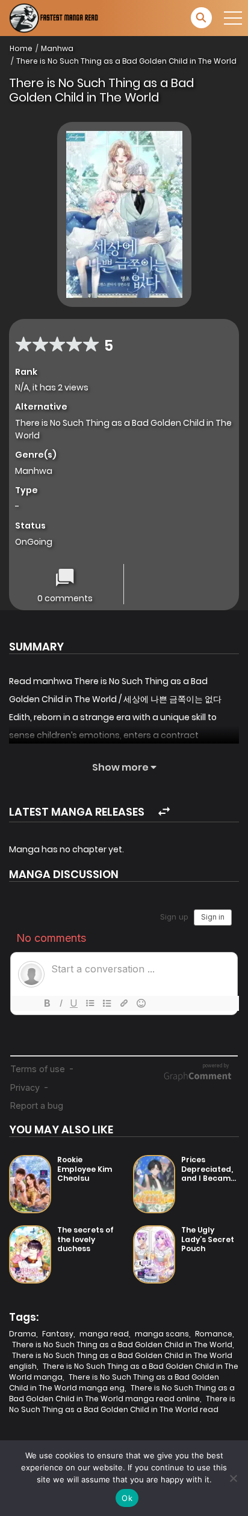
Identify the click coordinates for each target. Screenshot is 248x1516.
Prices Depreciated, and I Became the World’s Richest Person (210, 1178)
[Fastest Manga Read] (55, 18)
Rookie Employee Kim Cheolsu (84, 1168)
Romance (213, 1334)
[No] (233, 1478)
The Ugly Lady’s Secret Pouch (207, 1239)
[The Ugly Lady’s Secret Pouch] (154, 1254)
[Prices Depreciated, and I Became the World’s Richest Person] (154, 1184)
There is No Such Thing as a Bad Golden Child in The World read (122, 1403)
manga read (104, 1334)
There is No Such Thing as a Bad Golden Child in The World (126, 61)
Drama (22, 1334)
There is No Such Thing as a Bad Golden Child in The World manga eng (114, 1382)
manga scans (162, 1334)
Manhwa (57, 48)
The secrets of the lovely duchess (85, 1239)
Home (21, 48)
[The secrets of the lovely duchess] (30, 1254)
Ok (127, 1498)
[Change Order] (164, 812)
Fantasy (57, 1334)
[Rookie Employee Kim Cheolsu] (30, 1184)
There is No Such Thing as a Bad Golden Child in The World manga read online (122, 1393)
